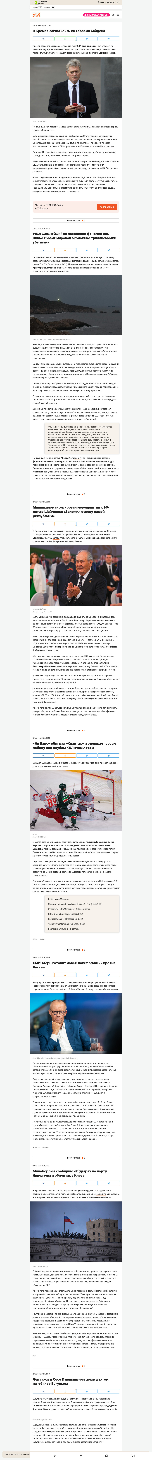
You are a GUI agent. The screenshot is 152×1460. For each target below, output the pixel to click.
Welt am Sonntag (85, 989)
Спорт (35, 939)
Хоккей (43, 939)
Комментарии (76, 220)
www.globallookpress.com (63, 339)
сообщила (71, 1333)
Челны (35, 7)
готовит (89, 1121)
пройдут (50, 691)
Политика (36, 1147)
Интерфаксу (106, 146)
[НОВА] (96, 14)
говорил (79, 177)
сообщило (101, 1194)
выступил (84, 126)
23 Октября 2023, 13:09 (42, 25)
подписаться (107, 207)
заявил (77, 458)
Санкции (46, 1147)
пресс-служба (41, 612)
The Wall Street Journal (50, 264)
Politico (72, 989)
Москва (47, 7)
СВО (34, 1355)
